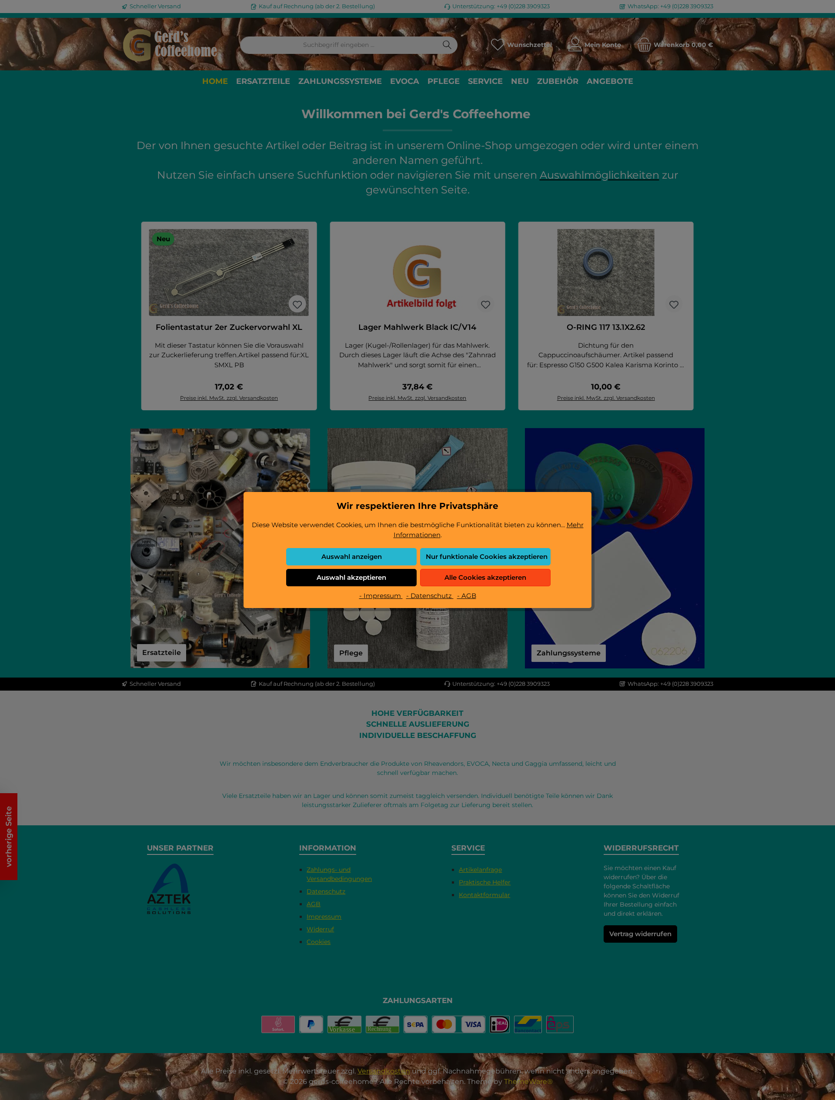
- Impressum (381, 596)
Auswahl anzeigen (351, 556)
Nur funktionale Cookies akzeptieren (487, 556)
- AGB (466, 596)
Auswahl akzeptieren (351, 577)
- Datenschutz (430, 596)
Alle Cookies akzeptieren (485, 577)
